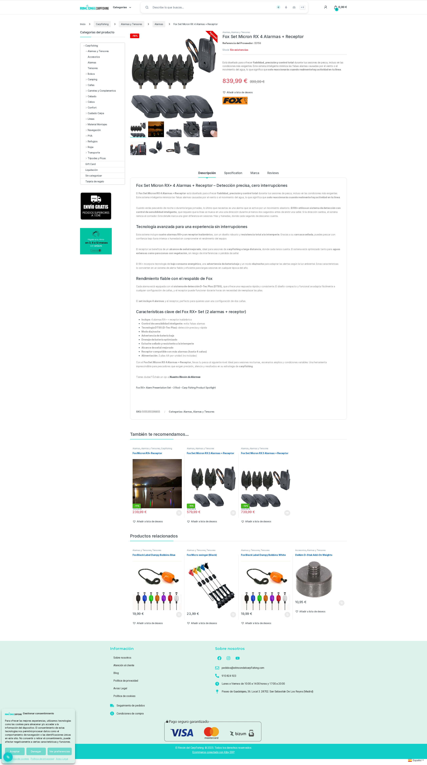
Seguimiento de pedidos (131, 705)
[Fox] (235, 100)
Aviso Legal (62, 758)
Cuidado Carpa (96, 113)
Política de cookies (19, 758)
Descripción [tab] (207, 173)
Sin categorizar (93, 175)
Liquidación (91, 169)
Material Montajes (97, 124)
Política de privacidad (42, 758)
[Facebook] (219, 658)
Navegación (94, 130)
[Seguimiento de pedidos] (112, 706)
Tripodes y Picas (97, 158)
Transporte (94, 152)
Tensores (156, 550)
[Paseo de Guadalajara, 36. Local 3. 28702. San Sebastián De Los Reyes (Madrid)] (217, 692)
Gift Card (90, 164)
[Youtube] (238, 658)
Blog (116, 673)
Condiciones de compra (130, 713)
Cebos (91, 101)
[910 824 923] (217, 676)
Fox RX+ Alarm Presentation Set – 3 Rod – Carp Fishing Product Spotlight (176, 387)
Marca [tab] (254, 173)
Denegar (36, 751)
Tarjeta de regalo (94, 181)
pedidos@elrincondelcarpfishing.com (243, 667)
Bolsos (91, 73)
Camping (92, 79)
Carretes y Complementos (102, 90)
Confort (92, 107)
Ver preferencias (59, 751)
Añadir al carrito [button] (178, 513)
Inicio (83, 24)
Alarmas (159, 24)
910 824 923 (229, 675)
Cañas (91, 85)
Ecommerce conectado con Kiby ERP (213, 752)
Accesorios (300, 550)
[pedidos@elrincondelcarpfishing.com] (217, 668)
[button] (238, 92)
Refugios (93, 141)
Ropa (90, 147)
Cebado (92, 96)
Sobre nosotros (122, 657)
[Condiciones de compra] (112, 713)
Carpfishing (102, 24)
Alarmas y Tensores (131, 24)
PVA (90, 135)
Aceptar (15, 751)
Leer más (287, 513)
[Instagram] (228, 658)
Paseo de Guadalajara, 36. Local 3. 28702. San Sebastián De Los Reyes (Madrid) (267, 691)
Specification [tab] (233, 173)
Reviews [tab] (273, 173)
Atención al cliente (123, 665)
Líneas (91, 118)
